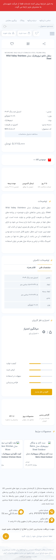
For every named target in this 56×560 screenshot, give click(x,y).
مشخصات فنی (45, 267)
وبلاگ (22, 20)
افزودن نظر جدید (41, 392)
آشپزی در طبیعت (11, 124)
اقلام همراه (31, 267)
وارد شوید (7, 33)
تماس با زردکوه (45, 20)
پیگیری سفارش (11, 20)
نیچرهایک (9, 120)
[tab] (44, 267)
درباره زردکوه (31, 20)
